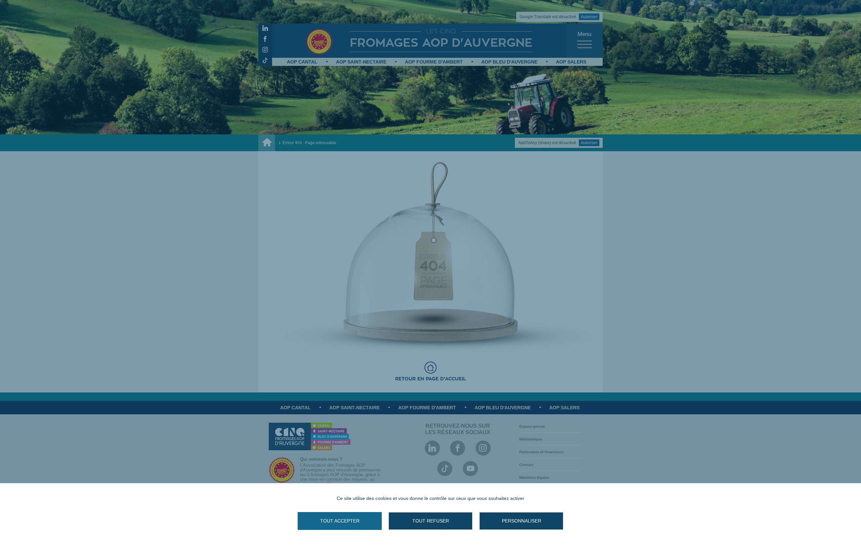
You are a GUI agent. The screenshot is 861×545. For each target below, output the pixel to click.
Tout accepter (340, 520)
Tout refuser (430, 520)
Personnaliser (521, 520)
